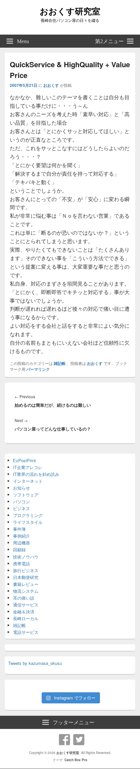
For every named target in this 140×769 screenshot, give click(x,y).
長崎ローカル (25, 618)
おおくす (51, 85)
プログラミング (28, 515)
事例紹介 (21, 536)
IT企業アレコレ (27, 467)
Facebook (64, 739)
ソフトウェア (25, 495)
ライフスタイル (28, 522)
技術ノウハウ (25, 557)
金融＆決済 (23, 611)
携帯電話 (21, 563)
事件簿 (19, 529)
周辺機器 (21, 543)
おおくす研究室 (70, 11)
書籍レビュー (25, 584)
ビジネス (21, 508)
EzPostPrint (24, 460)
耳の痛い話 (23, 598)
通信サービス (25, 605)
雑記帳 (59, 363)
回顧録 (19, 549)
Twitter (78, 739)
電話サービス (25, 632)
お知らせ (21, 488)
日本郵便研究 (25, 577)
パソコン (21, 501)
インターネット (28, 481)
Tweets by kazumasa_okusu (35, 663)
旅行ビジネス (25, 570)
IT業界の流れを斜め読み (36, 474)
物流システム (25, 591)
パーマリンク (38, 369)
